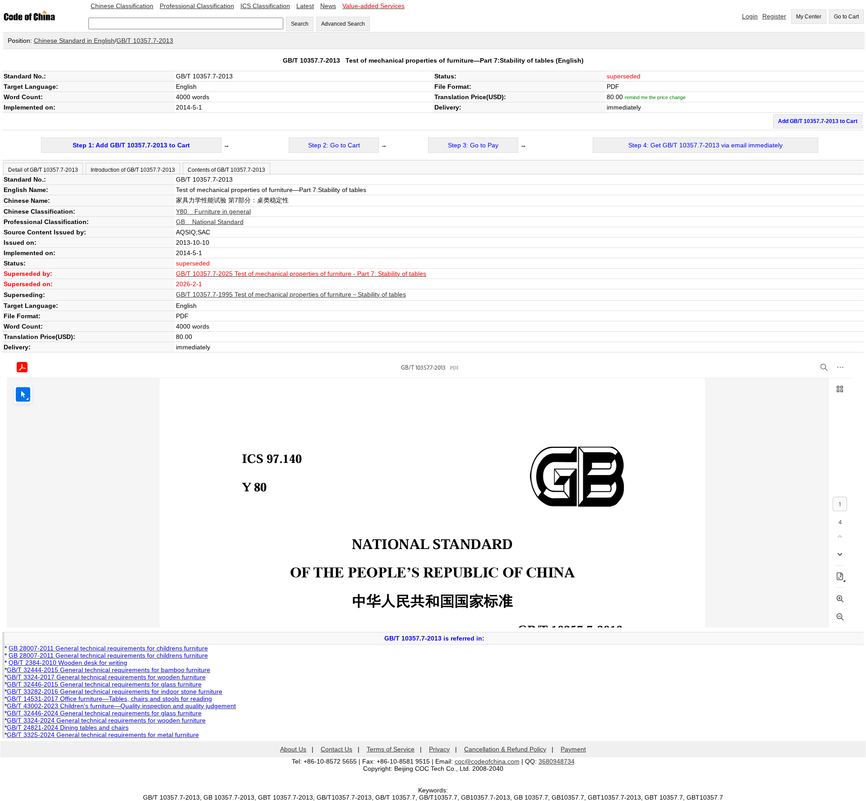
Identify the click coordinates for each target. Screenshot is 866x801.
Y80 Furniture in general (213, 211)
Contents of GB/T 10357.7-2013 (226, 170)
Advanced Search (343, 24)
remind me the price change (655, 97)
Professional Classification (197, 5)
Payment (573, 749)
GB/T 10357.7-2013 (144, 40)
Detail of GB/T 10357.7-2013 (43, 170)
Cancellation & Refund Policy (505, 749)
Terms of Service (391, 749)
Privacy (439, 749)
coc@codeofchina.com (487, 761)
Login (750, 16)
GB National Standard (210, 221)
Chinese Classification (122, 5)
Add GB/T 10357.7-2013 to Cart (817, 121)
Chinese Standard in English (74, 40)
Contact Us (336, 749)
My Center (808, 17)
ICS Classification (265, 5)
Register (774, 16)
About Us (293, 749)
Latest (305, 5)
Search (300, 24)
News (328, 5)
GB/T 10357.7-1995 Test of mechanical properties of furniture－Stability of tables (291, 294)
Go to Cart (846, 17)
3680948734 (557, 761)
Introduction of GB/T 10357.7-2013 (133, 170)
